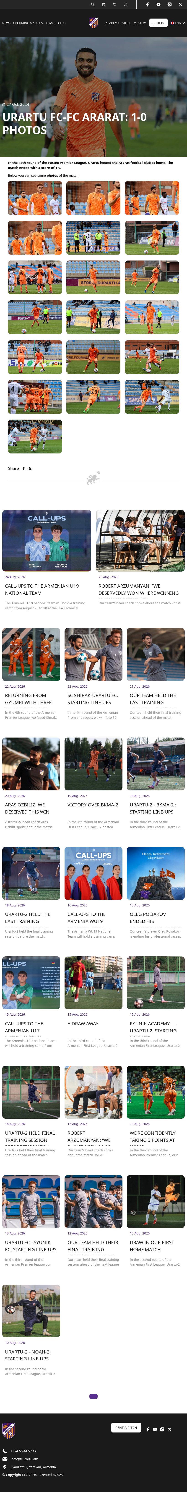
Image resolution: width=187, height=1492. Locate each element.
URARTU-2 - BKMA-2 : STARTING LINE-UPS (153, 808)
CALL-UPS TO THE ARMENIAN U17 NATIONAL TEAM (24, 1028)
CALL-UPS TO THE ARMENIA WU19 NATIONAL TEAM (87, 919)
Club (61, 23)
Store (126, 23)
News (6, 23)
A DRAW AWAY (83, 1023)
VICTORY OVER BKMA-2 (93, 804)
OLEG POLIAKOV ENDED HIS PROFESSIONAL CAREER (156, 919)
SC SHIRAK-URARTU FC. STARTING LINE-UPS (93, 698)
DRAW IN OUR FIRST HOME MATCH (152, 1246)
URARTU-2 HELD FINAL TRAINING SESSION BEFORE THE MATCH (30, 1138)
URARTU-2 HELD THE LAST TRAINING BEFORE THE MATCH (27, 919)
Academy (112, 23)
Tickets (158, 23)
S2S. (60, 1475)
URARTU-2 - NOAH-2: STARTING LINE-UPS (28, 1355)
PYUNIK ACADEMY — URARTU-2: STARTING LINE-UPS (153, 1028)
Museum (140, 23)
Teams (50, 23)
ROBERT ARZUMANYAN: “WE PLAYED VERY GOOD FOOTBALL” (90, 1138)
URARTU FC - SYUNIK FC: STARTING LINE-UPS (31, 1246)
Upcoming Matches (28, 23)
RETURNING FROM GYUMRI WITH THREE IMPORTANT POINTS (28, 700)
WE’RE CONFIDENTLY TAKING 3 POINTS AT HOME (153, 1138)
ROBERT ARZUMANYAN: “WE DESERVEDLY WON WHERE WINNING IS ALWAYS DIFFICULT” (139, 591)
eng (178, 23)
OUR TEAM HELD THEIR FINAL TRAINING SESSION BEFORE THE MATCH (93, 1247)
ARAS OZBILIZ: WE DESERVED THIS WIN (27, 808)
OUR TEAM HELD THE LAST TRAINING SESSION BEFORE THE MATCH (153, 700)
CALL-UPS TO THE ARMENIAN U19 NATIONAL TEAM (42, 589)
